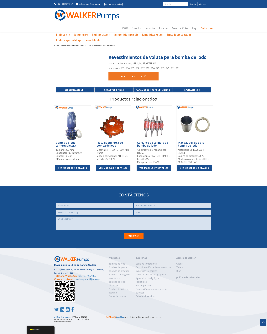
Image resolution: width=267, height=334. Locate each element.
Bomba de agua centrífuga (68, 40)
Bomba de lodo (63, 34)
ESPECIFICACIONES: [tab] (75, 90)
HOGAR (125, 28)
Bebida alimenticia (145, 296)
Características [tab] (114, 90)
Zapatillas (137, 28)
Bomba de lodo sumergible (125, 34)
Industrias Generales (146, 270)
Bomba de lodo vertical (152, 34)
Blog (194, 28)
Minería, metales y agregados (151, 274)
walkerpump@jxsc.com (88, 279)
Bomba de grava (81, 34)
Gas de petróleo (144, 285)
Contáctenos (207, 28)
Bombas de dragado (118, 270)
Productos (114, 257)
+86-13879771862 (64, 4)
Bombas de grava (117, 267)
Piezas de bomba (92, 40)
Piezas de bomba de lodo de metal (100, 46)
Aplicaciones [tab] (192, 90)
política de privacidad (188, 277)
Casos (179, 263)
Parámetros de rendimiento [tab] (153, 90)
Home (56, 46)
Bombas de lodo (116, 263)
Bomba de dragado (101, 34)
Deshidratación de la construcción (153, 267)
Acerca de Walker (180, 28)
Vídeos (179, 267)
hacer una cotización (134, 76)
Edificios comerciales (146, 263)
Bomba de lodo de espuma (179, 34)
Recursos (163, 28)
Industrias (150, 28)
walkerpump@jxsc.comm (90, 4)
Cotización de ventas (113, 4)
